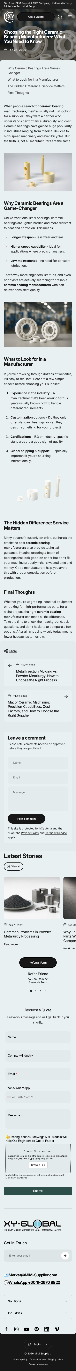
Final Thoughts (18, 93)
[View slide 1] (31, 990)
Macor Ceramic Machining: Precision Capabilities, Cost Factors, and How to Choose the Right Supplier (33, 709)
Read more (11, 944)
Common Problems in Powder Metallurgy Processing (27, 934)
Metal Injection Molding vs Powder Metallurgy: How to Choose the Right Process (37, 675)
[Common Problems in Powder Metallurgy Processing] (32, 898)
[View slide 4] (45, 990)
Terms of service (38, 1359)
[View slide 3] (40, 990)
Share (13, 651)
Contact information (38, 1364)
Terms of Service (56, 833)
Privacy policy (20, 1359)
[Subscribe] (65, 1255)
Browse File (38, 1164)
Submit (38, 1190)
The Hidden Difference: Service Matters (36, 86)
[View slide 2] (35, 990)
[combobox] (11, 1097)
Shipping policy (55, 1359)
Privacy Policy (30, 833)
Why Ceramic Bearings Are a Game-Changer (34, 70)
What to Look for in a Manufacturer (33, 79)
